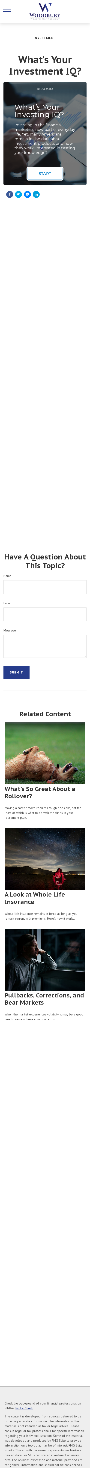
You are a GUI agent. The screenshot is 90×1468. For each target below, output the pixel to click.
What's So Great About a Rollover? (40, 792)
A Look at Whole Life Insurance (35, 898)
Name (7, 576)
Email (7, 603)
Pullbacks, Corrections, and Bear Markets (44, 998)
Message (9, 630)
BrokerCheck (24, 1408)
